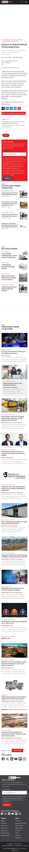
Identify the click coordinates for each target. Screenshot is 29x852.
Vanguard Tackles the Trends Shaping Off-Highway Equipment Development (14, 556)
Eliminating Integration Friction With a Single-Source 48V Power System (14, 697)
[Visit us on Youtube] (15, 759)
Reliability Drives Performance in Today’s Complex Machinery (12, 589)
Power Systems (17, 40)
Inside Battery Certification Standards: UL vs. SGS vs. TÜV (14, 622)
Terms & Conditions (8, 845)
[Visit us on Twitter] (7, 759)
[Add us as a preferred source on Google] (19, 108)
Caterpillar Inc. (9, 668)
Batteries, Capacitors (10, 41)
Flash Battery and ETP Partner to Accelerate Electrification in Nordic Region (13, 453)
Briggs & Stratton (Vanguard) (14, 492)
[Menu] (25, 1)
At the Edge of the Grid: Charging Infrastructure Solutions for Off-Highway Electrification (9, 203)
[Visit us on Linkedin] (11, 759)
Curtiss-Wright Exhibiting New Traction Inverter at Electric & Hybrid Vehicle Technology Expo (9, 255)
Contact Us (18, 845)
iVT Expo (7, 355)
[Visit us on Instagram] (24, 759)
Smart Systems (6, 349)
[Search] (21, 1)
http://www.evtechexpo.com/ (11, 67)
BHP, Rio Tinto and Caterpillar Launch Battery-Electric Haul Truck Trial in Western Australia (14, 663)
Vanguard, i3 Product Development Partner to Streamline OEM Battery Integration (10, 225)
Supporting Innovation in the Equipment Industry (10, 193)
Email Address (7, 151)
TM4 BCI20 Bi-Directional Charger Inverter (8, 266)
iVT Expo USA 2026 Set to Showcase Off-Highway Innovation (14, 352)
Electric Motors (7, 586)
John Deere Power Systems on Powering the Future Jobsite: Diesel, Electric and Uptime (14, 734)
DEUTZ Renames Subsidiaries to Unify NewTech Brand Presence (14, 522)
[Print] (3, 108)
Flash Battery (9, 457)
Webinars (4, 695)
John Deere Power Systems (13, 422)
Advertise (9, 844)
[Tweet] (15, 108)
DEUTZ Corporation (11, 526)
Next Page (17, 750)
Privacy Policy (18, 175)
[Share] (7, 108)
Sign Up (7, 178)
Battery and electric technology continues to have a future (9, 277)
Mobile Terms (6, 175)
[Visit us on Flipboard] (20, 759)
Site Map (25, 845)
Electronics (6, 40)
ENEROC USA (9, 625)
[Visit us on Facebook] (3, 759)
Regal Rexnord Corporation (13, 592)
